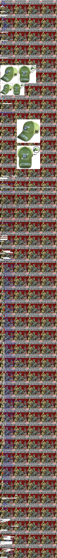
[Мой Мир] (2, 98)
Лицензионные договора (6, 24)
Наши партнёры (4, 3)
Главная (3, 17)
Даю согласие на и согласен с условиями (12, 240)
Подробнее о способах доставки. (4, 226)
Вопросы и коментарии (5, 115)
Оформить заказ (3, 11)
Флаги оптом (5, 26)
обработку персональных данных (10, 240)
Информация (3, 22)
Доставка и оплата (5, 507)
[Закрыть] (0, 246)
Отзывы (3, 19)
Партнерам (3, 25)
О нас (4, 501)
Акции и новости (5, 504)
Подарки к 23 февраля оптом (7, 27)
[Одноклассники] (1, 98)
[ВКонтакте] (0, 98)
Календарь (3, 4)
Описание (3, 114)
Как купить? (3, 2)
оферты (22, 240)
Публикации (3, 20)
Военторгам (5, 503)
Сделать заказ (3, 540)
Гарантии (3, 1)
